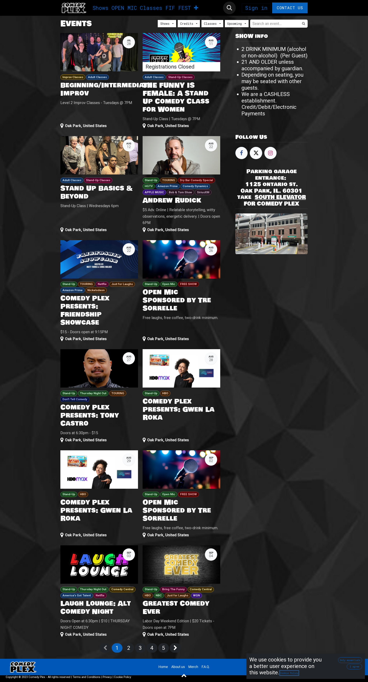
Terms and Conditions (86, 677)
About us (178, 667)
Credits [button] (187, 23)
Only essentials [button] (350, 660)
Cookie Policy (122, 677)
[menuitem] (100, 8)
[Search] (304, 24)
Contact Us (290, 7)
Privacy (107, 677)
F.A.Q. (206, 667)
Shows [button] (165, 23)
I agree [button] (354, 666)
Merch (193, 667)
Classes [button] (211, 23)
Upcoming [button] (235, 23)
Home (163, 667)
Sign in (256, 7)
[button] (229, 8)
